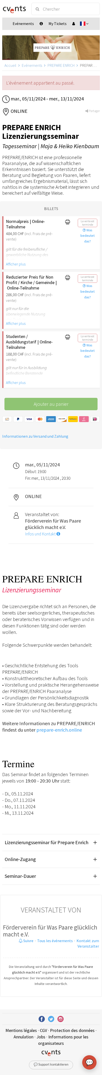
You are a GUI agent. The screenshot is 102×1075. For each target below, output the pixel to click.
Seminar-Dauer (20, 876)
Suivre (28, 940)
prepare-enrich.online (59, 730)
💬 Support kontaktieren (51, 1064)
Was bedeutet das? (87, 236)
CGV (43, 1030)
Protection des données (72, 1030)
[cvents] (14, 9)
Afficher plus (16, 264)
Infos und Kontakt (40, 534)
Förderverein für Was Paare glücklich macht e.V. (50, 930)
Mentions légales (21, 1030)
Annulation (23, 1037)
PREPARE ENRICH (61, 65)
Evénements (32, 65)
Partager (94, 111)
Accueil (10, 65)
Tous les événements (55, 940)
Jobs (40, 1037)
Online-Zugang (20, 859)
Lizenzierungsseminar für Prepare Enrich (46, 842)
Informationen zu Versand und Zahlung (35, 436)
